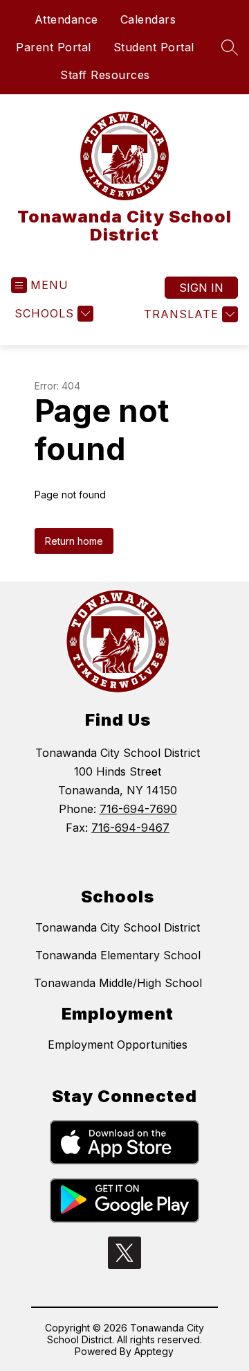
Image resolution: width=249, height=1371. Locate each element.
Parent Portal (53, 47)
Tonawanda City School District (117, 927)
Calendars (148, 19)
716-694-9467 (130, 828)
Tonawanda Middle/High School (118, 983)
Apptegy (154, 1351)
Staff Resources (105, 75)
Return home (74, 541)
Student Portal (153, 47)
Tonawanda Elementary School (118, 955)
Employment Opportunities (117, 1044)
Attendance (66, 19)
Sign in (201, 288)
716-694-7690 (138, 809)
